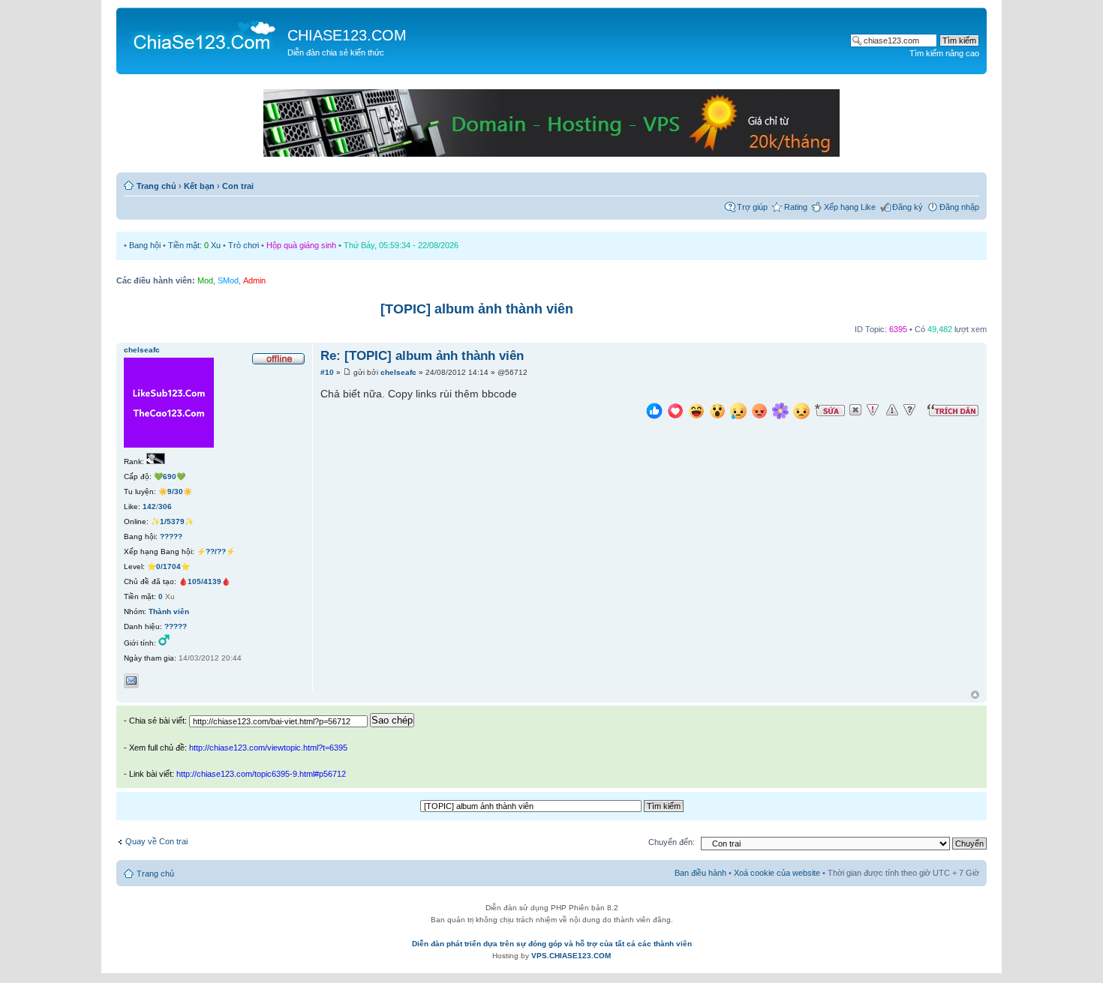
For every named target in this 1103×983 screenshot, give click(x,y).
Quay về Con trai (156, 841)
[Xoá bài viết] (855, 410)
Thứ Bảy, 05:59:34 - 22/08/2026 (401, 245)
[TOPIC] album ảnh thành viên (476, 308)
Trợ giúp (752, 206)
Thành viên (169, 611)
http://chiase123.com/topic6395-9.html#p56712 (261, 773)
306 (165, 506)
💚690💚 (169, 476)
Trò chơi (243, 245)
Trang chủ (156, 185)
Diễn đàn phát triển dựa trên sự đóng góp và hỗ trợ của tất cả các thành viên (552, 944)
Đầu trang (975, 695)
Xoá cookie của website (777, 872)
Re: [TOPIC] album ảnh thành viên (422, 356)
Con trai (238, 185)
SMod (228, 280)
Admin (254, 280)
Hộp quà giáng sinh (301, 245)
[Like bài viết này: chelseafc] (654, 413)
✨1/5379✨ (172, 521)
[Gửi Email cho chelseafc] (131, 680)
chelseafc (398, 372)
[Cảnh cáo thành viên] (892, 410)
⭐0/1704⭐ (168, 566)
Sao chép (392, 720)
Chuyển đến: (671, 842)
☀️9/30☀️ (175, 491)
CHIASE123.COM (347, 35)
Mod (205, 280)
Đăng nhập (959, 206)
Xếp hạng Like (850, 206)
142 (149, 506)
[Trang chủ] (203, 34)
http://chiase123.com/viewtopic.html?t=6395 (268, 747)
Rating (795, 206)
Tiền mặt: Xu (194, 245)
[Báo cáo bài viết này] (872, 410)
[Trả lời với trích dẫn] (953, 410)
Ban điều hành (700, 872)
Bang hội (145, 245)
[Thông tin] (909, 410)
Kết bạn (199, 185)
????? (171, 536)
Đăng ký (907, 206)
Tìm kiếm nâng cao (944, 53)
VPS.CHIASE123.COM (571, 956)
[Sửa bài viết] (830, 410)
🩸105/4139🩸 (204, 581)
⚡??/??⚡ (216, 551)
